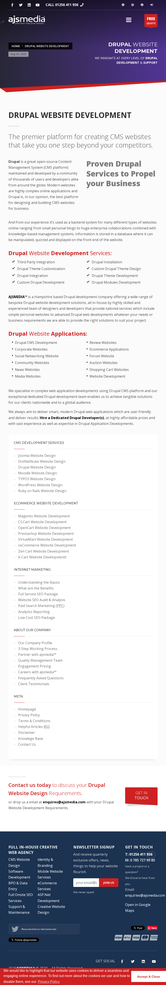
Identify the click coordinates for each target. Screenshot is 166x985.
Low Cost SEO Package (36, 617)
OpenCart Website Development (44, 527)
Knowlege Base (30, 738)
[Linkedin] (29, 5)
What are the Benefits (36, 588)
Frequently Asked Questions (41, 678)
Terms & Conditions (34, 720)
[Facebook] (12, 5)
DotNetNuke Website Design (41, 461)
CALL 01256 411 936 (62, 4)
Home (16, 46)
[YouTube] (37, 5)
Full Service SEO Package (38, 594)
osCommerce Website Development (47, 545)
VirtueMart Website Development (45, 539)
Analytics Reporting (34, 611)
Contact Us (27, 744)
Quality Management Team (40, 660)
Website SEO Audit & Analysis (41, 599)
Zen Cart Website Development (43, 551)
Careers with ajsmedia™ (37, 672)
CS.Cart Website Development (42, 522)
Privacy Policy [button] (49, 981)
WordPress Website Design (40, 485)
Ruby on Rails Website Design (42, 490)
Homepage (27, 709)
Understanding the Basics (39, 582)
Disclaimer (26, 732)
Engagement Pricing (34, 666)
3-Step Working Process (37, 648)
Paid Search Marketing (41, 605)
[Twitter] (20, 5)
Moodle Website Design (37, 473)
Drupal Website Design (37, 467)
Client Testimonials (33, 684)
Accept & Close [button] (148, 976)
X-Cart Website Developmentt (42, 557)
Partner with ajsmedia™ (37, 654)
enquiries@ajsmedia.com (145, 895)
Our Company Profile (35, 642)
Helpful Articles (34, 726)
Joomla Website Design (37, 455)
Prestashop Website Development (46, 533)
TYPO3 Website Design (37, 479)
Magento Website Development (44, 516)
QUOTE (151, 20)
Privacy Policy (29, 715)
